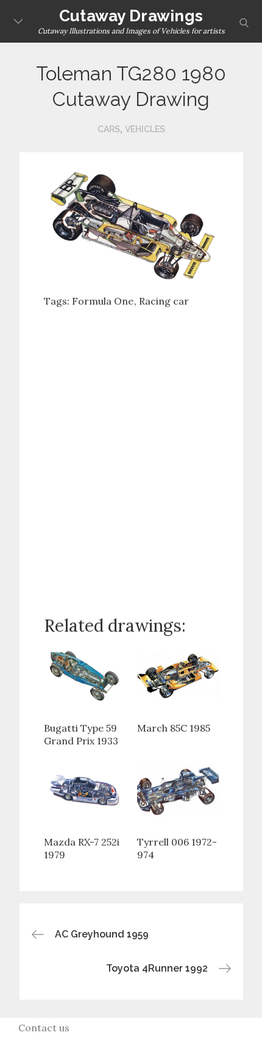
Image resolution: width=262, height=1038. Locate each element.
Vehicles (145, 129)
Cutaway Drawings (131, 16)
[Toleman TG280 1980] (131, 223)
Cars (108, 129)
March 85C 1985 (173, 728)
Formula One (102, 301)
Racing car (164, 301)
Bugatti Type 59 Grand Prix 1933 (81, 734)
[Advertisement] (131, 452)
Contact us (43, 1028)
